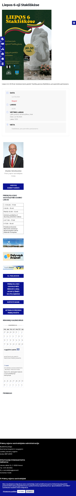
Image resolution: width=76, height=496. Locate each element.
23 (22, 344)
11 (7, 340)
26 (10, 381)
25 (7, 381)
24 (4, 381)
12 (10, 340)
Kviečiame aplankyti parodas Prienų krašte (12, 357)
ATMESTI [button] (30, 491)
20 (13, 344)
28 (7, 332)
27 (4, 332)
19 (10, 344)
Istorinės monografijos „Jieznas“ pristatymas (13, 368)
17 (4, 344)
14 (16, 340)
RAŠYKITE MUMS (13, 302)
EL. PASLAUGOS (13, 276)
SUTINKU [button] (21, 491)
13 (13, 340)
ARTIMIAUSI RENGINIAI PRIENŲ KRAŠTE (13, 311)
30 (13, 332)
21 (16, 344)
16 (22, 340)
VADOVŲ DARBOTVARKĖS (13, 186)
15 (19, 340)
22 (19, 344)
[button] (74, 23)
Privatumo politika (10, 491)
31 (16, 332)
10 (4, 340)
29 (10, 332)
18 (7, 344)
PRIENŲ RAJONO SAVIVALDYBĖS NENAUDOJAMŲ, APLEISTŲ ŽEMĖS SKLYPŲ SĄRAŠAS (13, 289)
